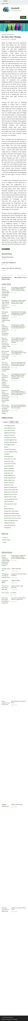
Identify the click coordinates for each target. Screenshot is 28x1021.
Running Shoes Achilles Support (11, 513)
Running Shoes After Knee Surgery (12, 515)
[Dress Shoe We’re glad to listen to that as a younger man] (6, 598)
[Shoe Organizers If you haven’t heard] (6, 701)
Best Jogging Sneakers (9, 444)
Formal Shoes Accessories (10, 458)
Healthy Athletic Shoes (9, 470)
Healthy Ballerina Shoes (9, 475)
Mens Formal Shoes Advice (10, 504)
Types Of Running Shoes (10, 525)
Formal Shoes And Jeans (10, 463)
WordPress (9, 1019)
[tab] (5, 422)
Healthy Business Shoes (9, 480)
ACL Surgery (13, 592)
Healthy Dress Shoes (9, 485)
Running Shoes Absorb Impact (11, 511)
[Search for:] (17, 17)
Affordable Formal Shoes (10, 437)
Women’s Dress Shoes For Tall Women (11, 268)
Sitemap (4, 542)
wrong (7, 249)
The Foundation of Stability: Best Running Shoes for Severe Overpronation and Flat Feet (18, 326)
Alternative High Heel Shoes (8, 34)
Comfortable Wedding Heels (9, 262)
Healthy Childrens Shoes (17, 804)
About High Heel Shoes (9, 425)
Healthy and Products (9, 468)
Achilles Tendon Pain (16, 568)
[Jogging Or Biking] (6, 580)
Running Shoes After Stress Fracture (12, 518)
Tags (17, 422)
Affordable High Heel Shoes (10, 439)
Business (6, 447)
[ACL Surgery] (5, 592)
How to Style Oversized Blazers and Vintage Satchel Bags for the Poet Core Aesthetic (18, 407)
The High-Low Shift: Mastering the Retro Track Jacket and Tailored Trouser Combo (18, 302)
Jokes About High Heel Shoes (11, 499)
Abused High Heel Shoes (9, 428)
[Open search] (25, 22)
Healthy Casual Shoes (9, 482)
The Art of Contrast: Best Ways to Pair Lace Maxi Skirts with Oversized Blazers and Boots (18, 364)
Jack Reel (14, 39)
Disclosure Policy (6, 539)
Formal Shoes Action (9, 461)
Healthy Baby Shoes (8, 473)
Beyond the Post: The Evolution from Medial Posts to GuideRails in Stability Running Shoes (18, 313)
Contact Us (5, 537)
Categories (5, 422)
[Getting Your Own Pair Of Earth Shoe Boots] (6, 574)
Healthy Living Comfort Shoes (11, 489)
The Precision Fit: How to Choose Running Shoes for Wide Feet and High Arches (18, 353)
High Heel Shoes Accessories (10, 494)
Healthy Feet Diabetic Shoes (10, 487)
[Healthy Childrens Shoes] (6, 804)
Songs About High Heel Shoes (11, 520)
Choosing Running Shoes (10, 449)
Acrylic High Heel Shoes (9, 430)
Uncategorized (7, 527)
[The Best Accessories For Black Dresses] (6, 908)
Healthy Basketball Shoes (10, 477)
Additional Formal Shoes (10, 432)
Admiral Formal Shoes (9, 435)
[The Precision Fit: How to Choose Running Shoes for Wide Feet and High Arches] (6, 351)
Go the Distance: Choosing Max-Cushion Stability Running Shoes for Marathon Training (18, 289)
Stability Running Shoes (9, 522)
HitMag (15, 1019)
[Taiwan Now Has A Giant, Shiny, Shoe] (6, 586)
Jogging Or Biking (15, 580)
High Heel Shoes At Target (10, 496)
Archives (12, 422)
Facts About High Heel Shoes (10, 451)
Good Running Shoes (9, 466)
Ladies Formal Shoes (9, 501)
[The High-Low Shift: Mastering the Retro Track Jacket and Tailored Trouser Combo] (6, 300)
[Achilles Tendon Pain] (6, 568)
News (5, 506)
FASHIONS (7, 454)
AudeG (15, 8)
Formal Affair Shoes (8, 456)
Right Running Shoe (9, 508)
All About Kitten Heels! (7, 257)
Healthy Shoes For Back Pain (11, 492)
